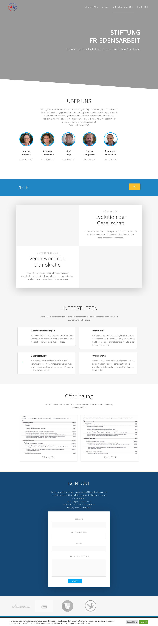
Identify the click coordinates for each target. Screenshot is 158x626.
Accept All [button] (144, 622)
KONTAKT (142, 6)
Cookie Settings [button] (132, 622)
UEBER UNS (91, 6)
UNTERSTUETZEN (123, 6)
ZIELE (105, 6)
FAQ (134, 187)
